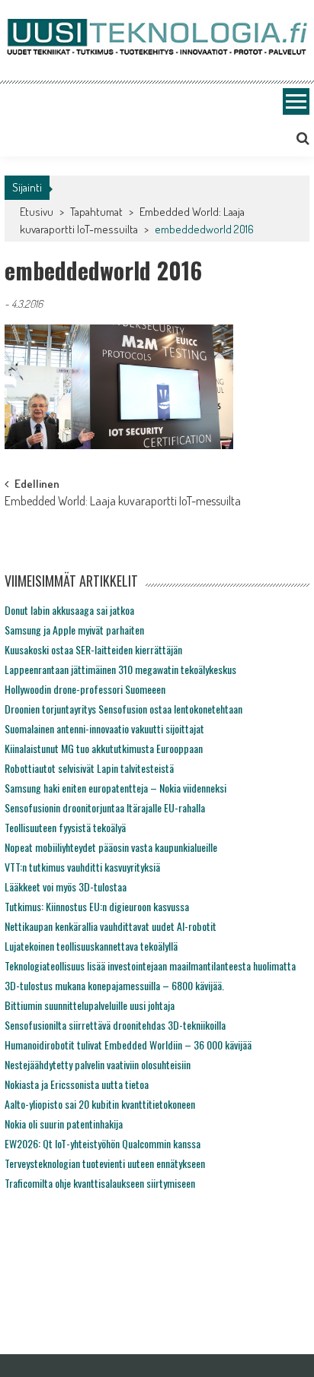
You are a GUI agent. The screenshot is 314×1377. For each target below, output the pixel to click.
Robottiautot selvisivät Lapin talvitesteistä (89, 768)
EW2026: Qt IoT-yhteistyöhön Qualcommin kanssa (102, 1143)
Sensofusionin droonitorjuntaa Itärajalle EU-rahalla (105, 807)
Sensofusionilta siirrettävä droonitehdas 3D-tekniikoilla (115, 1025)
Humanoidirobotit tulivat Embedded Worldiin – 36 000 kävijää (128, 1045)
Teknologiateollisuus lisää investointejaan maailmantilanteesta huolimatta (150, 965)
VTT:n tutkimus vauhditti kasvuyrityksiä (82, 867)
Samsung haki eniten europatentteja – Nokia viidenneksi (115, 788)
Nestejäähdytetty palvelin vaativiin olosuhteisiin (98, 1064)
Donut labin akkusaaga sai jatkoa (69, 610)
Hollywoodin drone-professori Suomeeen (85, 689)
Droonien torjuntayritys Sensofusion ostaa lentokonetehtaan (123, 709)
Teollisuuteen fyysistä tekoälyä (65, 827)
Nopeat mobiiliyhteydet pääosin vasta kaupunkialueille (111, 847)
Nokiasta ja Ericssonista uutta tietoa (77, 1084)
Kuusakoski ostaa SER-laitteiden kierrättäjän (93, 649)
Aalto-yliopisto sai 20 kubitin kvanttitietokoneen (100, 1104)
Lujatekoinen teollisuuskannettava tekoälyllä (91, 946)
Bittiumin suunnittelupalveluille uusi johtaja (90, 1005)
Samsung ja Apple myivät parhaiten (74, 630)
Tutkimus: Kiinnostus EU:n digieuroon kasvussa (97, 906)
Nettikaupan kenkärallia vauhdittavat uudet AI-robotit (110, 926)
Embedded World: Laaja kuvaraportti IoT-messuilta (123, 502)
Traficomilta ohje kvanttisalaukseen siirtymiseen (100, 1183)
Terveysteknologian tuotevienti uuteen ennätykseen (105, 1163)
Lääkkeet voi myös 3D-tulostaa (66, 886)
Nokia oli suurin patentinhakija (64, 1124)
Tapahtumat (96, 211)
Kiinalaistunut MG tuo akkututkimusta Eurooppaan (104, 748)
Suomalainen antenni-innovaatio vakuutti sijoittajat (104, 728)
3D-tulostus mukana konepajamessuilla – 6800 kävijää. (114, 985)
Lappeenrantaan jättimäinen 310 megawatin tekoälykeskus (120, 669)
